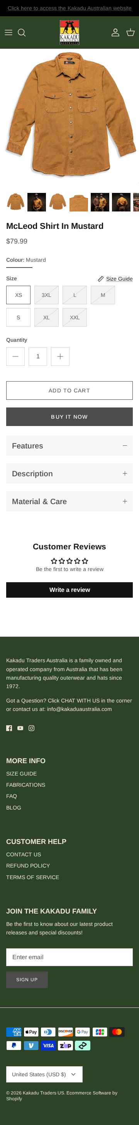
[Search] (25, 32)
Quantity (16, 340)
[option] (69, 118)
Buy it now (69, 417)
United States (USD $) (39, 1074)
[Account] (113, 32)
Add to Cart (69, 390)
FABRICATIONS (25, 785)
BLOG (13, 808)
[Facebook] (9, 728)
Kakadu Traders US (43, 1093)
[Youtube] (20, 728)
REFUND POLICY (28, 865)
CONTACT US (23, 854)
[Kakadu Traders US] (69, 32)
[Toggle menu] (8, 32)
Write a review (69, 589)
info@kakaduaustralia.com (79, 709)
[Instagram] (31, 728)
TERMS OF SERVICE (32, 877)
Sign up (27, 979)
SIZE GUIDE (21, 773)
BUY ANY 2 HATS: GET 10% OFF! (70, 11)
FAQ (11, 796)
